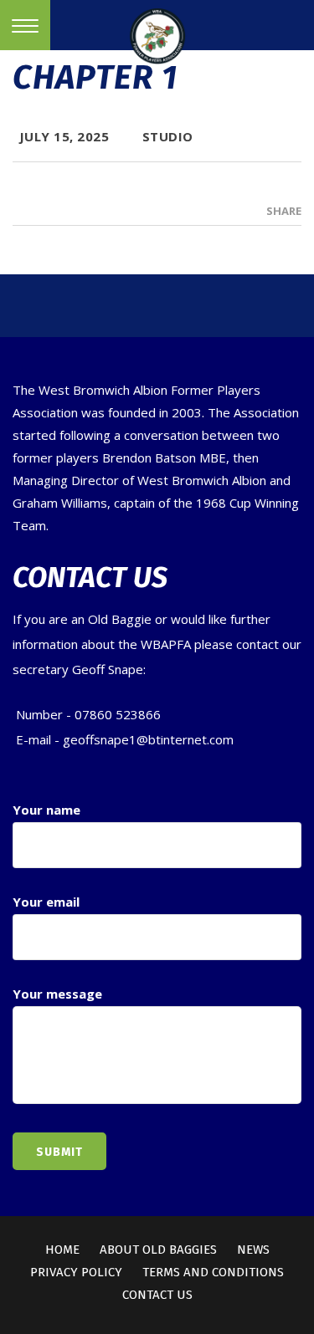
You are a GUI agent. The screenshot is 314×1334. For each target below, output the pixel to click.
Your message (57, 993)
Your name (46, 809)
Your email (46, 901)
